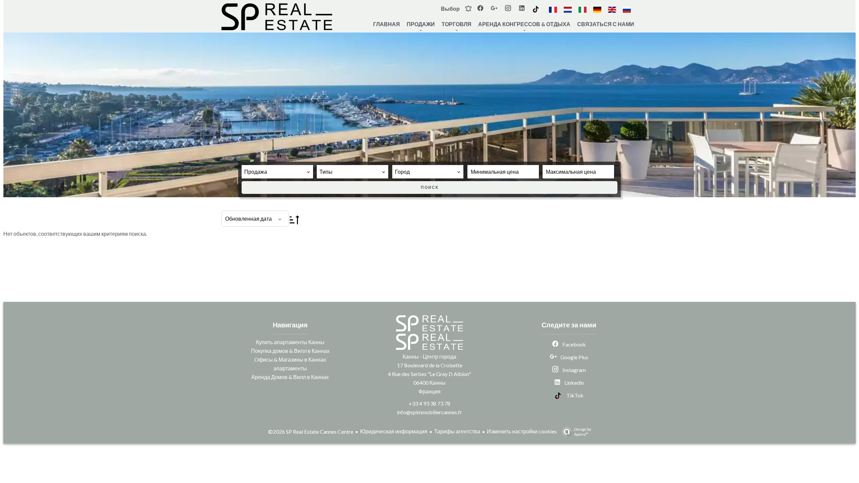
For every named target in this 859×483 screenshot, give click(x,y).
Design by (582, 432)
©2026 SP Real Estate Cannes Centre (310, 431)
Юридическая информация (393, 431)
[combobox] (277, 171)
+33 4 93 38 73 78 (429, 403)
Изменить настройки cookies (522, 431)
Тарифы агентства (457, 431)
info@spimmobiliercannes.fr (429, 412)
